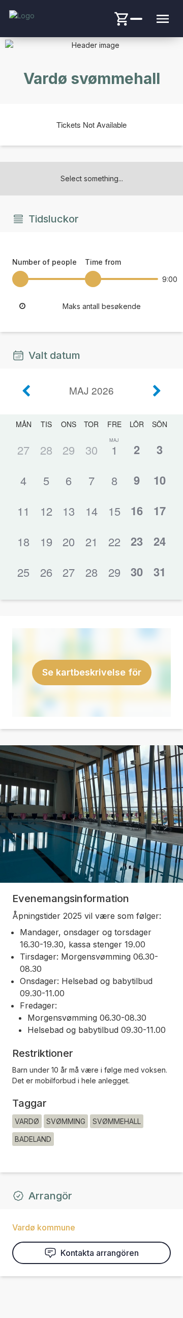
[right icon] (156, 391)
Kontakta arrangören (99, 1253)
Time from (103, 262)
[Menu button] (162, 19)
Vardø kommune (43, 1227)
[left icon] (27, 391)
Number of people (44, 262)
